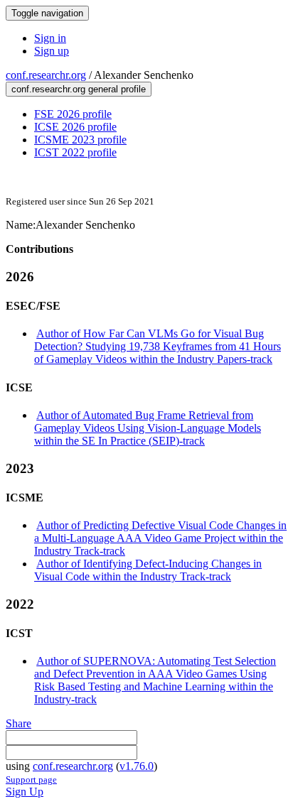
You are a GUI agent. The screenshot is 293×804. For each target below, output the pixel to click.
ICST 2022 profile (75, 152)
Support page (31, 779)
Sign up (51, 51)
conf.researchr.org (46, 75)
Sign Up (24, 792)
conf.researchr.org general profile (78, 89)
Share (18, 723)
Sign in (50, 38)
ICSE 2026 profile (75, 127)
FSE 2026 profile (73, 114)
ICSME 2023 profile (80, 140)
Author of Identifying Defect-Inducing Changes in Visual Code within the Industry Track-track (148, 570)
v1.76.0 (136, 766)
